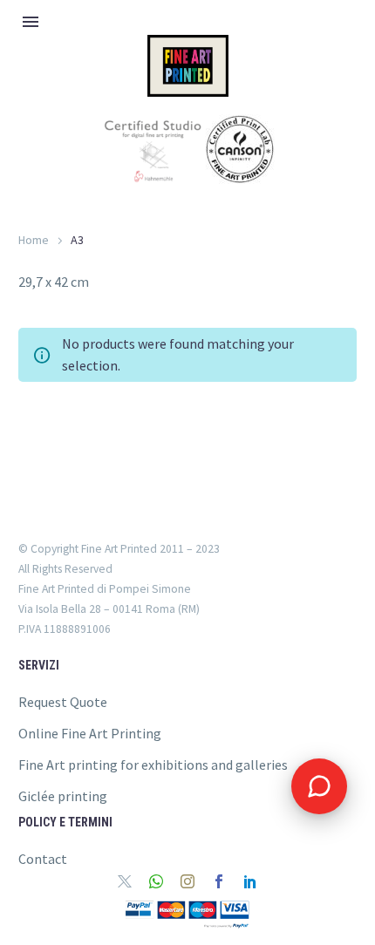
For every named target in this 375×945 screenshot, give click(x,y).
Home (33, 240)
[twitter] (125, 881)
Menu (30, 22)
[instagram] (187, 881)
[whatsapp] (156, 881)
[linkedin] (250, 881)
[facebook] (219, 881)
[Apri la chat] (319, 786)
